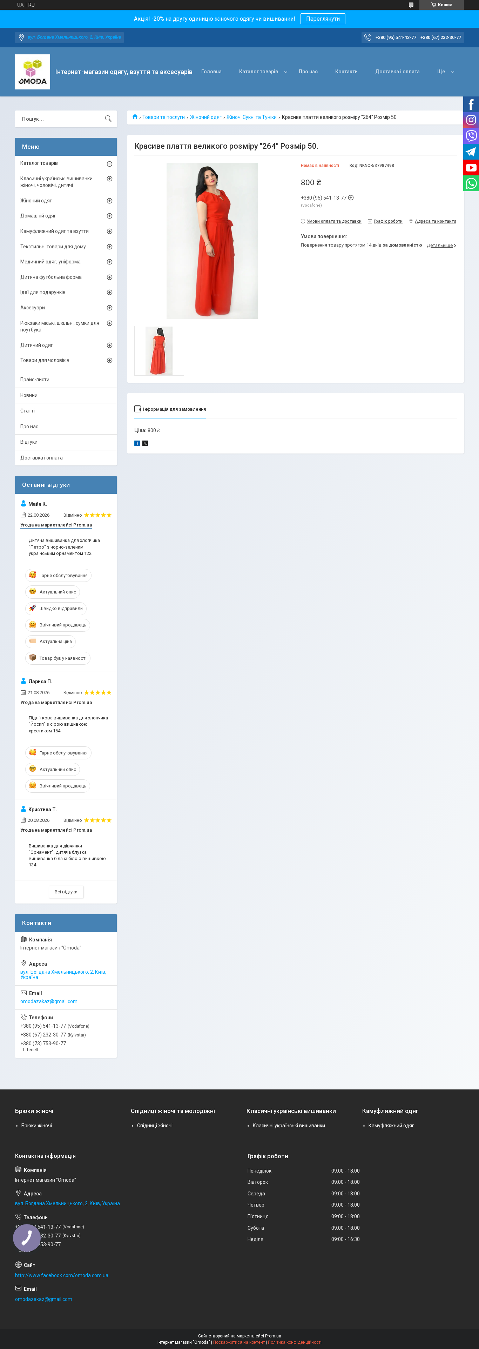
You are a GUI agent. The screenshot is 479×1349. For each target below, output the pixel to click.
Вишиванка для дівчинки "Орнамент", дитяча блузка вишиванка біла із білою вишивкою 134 (67, 855)
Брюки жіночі (36, 1125)
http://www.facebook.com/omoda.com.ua (61, 1275)
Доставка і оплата (397, 71)
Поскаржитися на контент (239, 1342)
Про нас (308, 71)
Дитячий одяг (36, 345)
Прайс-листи (34, 379)
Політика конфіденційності (295, 1342)
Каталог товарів (258, 71)
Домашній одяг (38, 216)
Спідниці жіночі (155, 1125)
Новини (29, 395)
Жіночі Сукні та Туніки (252, 117)
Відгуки (29, 442)
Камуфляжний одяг (391, 1125)
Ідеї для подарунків (43, 292)
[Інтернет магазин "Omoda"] (32, 71)
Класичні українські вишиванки (289, 1125)
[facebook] (137, 444)
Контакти (346, 71)
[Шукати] (108, 118)
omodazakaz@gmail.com (48, 1001)
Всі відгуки (66, 891)
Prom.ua (273, 1336)
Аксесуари (32, 307)
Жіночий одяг (206, 117)
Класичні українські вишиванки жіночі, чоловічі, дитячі (56, 182)
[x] (145, 444)
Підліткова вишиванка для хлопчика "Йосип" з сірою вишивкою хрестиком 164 (68, 724)
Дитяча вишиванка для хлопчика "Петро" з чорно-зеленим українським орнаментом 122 (64, 547)
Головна (211, 71)
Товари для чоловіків (44, 360)
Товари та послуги (163, 117)
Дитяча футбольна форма (51, 277)
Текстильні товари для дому (53, 246)
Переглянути (323, 18)
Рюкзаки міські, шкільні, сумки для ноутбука (59, 326)
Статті (27, 411)
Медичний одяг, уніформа (50, 261)
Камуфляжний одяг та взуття (54, 231)
